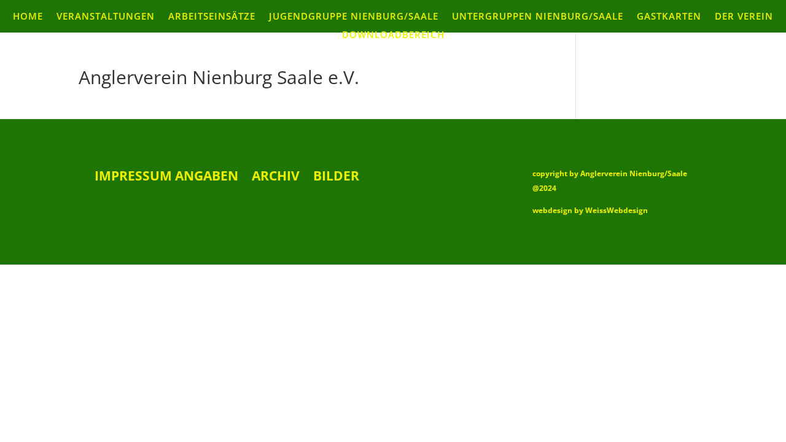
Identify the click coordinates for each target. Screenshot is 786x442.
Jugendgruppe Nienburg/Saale (353, 17)
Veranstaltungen (105, 17)
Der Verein (744, 17)
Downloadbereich (393, 35)
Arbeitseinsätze (211, 17)
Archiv (276, 177)
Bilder (336, 177)
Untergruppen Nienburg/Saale (537, 17)
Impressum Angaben (166, 177)
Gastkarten (669, 17)
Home (28, 17)
